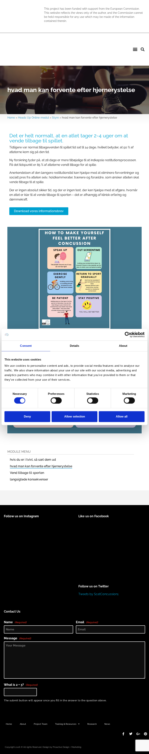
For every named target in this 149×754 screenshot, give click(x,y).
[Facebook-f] (123, 733)
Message (17, 638)
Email (87, 622)
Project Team (40, 724)
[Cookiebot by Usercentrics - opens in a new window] (128, 334)
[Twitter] (130, 733)
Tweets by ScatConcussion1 (98, 594)
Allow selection (74, 416)
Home (11, 117)
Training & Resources (65, 724)
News (107, 724)
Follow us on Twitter (93, 586)
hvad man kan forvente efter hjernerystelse (41, 466)
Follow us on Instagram (21, 516)
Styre (55, 117)
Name (15, 622)
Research (92, 724)
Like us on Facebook (93, 516)
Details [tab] (74, 345)
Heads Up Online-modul (33, 117)
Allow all (121, 416)
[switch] (56, 401)
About (23, 724)
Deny (27, 416)
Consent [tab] (26, 345)
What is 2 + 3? (21, 684)
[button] (135, 49)
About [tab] (123, 345)
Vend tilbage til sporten (27, 473)
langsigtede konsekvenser (29, 479)
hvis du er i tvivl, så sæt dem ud (33, 459)
